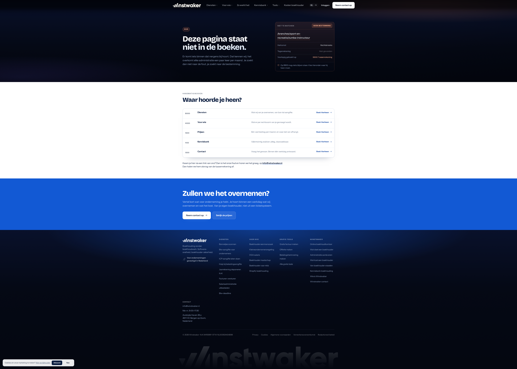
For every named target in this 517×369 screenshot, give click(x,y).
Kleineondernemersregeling (261, 249)
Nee (67, 363)
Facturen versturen (227, 278)
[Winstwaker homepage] (187, 5)
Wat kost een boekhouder (321, 260)
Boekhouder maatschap (260, 260)
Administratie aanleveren (321, 255)
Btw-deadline (225, 293)
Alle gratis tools (286, 264)
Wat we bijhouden (43, 363)
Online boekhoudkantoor (321, 244)
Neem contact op (343, 5)
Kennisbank (261, 5)
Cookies (264, 335)
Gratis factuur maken (289, 244)
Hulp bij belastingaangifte (230, 264)
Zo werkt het (243, 5)
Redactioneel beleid (326, 335)
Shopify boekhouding (258, 271)
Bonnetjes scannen (227, 244)
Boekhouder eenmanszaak (261, 244)
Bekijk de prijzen (224, 215)
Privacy (255, 335)
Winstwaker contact (319, 281)
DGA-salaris (254, 255)
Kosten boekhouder (294, 5)
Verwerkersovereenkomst (304, 335)
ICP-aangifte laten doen (229, 259)
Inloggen (325, 5)
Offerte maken (286, 249)
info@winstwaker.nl (272, 163)
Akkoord (56, 363)
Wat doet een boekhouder (321, 249)
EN (316, 5)
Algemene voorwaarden (280, 335)
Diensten (212, 5)
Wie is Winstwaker (318, 276)
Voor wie (227, 5)
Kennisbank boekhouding (321, 271)
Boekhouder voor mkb (259, 265)
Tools (276, 5)
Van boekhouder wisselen (321, 265)
